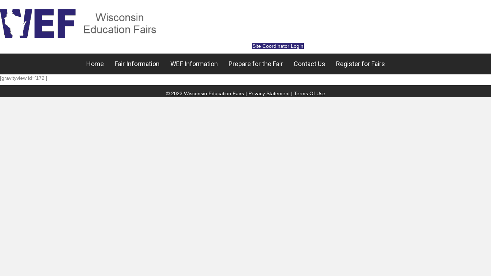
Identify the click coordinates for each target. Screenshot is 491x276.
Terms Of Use (309, 93)
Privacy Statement (269, 93)
